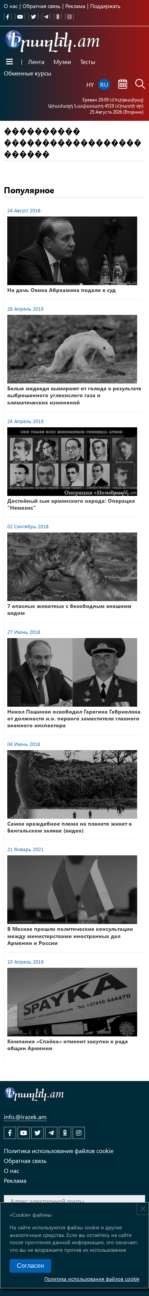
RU (104, 84)
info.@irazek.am (25, 1117)
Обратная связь (41, 6)
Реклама (75, 6)
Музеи (62, 62)
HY (90, 84)
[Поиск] (140, 84)
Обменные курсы (27, 73)
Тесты (87, 62)
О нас (11, 6)
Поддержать (105, 6)
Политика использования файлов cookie (91, 1278)
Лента (36, 62)
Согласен (30, 1265)
